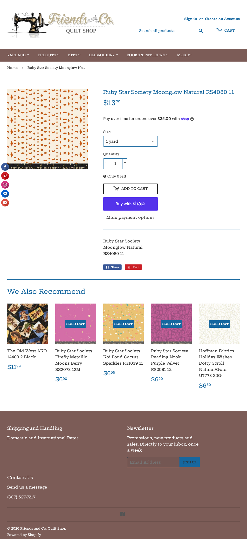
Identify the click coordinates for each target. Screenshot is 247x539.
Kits (73, 55)
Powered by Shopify (24, 535)
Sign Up (190, 462)
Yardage (17, 55)
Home (12, 68)
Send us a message (27, 487)
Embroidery (102, 55)
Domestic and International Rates (43, 437)
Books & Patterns (146, 55)
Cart (229, 30)
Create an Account (222, 19)
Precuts (47, 55)
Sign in (190, 19)
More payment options (130, 217)
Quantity (111, 154)
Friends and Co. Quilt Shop (43, 528)
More (183, 55)
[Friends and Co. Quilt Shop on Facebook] (122, 514)
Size (107, 132)
